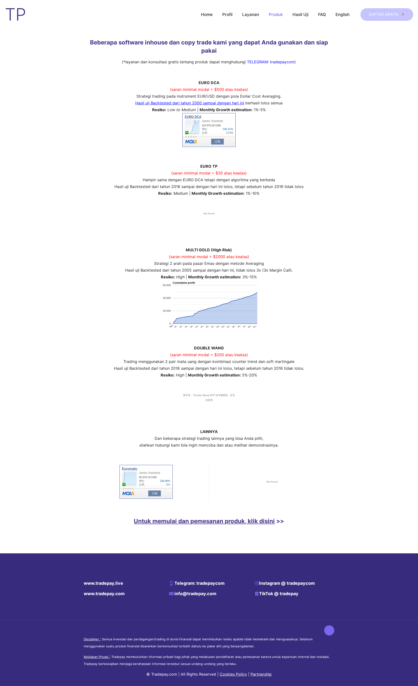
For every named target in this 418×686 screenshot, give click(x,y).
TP (15, 14)
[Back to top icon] (329, 630)
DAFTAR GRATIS (383, 14)
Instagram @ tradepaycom (287, 583)
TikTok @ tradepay (279, 593)
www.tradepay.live (103, 583)
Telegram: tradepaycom (199, 583)
